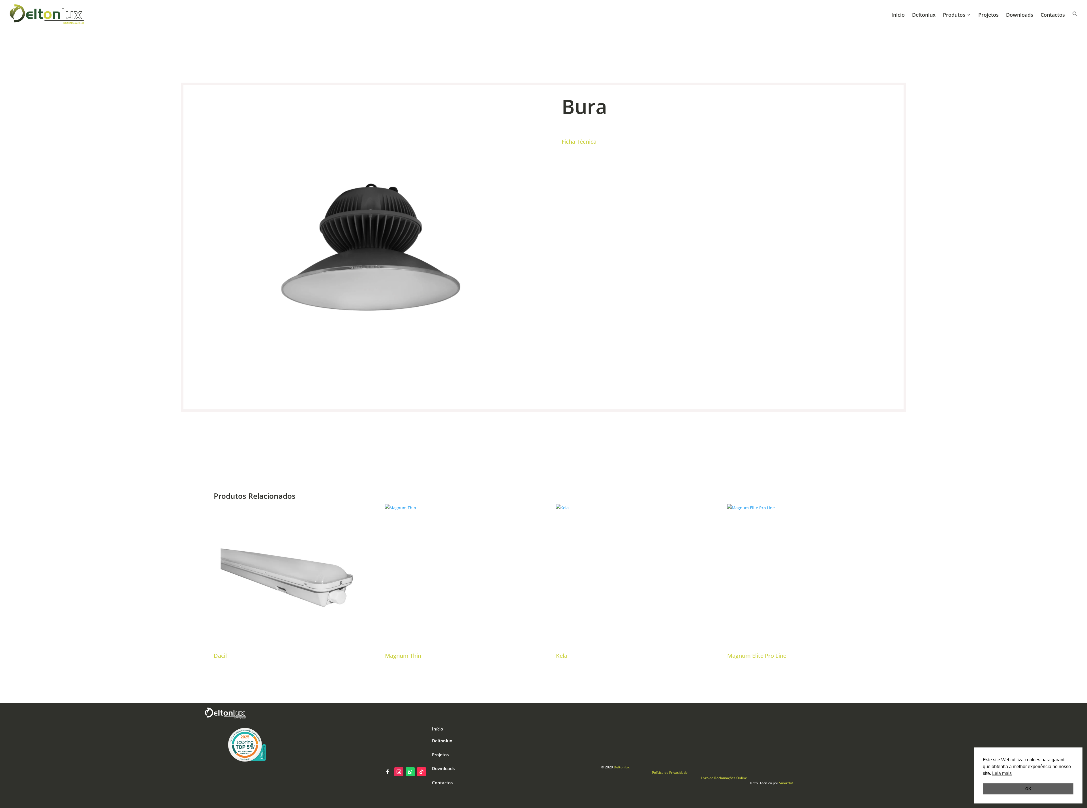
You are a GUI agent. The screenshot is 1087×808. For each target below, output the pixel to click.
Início (898, 15)
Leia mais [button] (1002, 773)
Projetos (988, 15)
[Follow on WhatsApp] (410, 771)
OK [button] (1028, 788)
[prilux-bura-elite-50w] (370, 400)
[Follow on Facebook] (387, 771)
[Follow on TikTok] (421, 771)
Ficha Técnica (579, 141)
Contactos (1053, 15)
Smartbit (786, 783)
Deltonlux (924, 15)
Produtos (954, 15)
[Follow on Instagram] (398, 771)
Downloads (1019, 15)
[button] (1075, 19)
